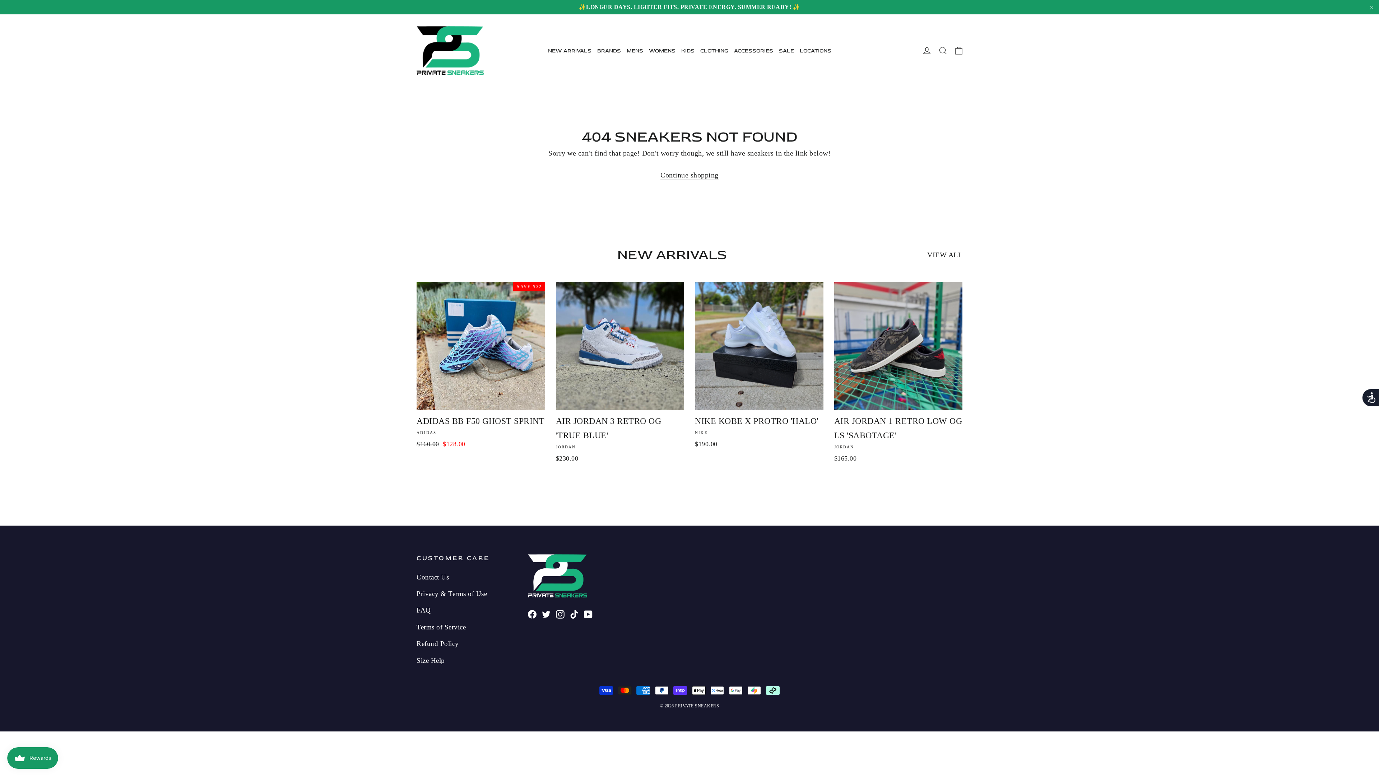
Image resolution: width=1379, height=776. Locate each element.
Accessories (753, 50)
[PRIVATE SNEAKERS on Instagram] (560, 613)
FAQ (424, 610)
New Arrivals (569, 50)
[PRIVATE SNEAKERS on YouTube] (588, 613)
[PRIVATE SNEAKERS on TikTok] (574, 613)
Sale (786, 50)
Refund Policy (438, 643)
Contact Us (433, 577)
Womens (662, 50)
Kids (688, 50)
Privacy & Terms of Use (452, 593)
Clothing (714, 50)
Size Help (431, 660)
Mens (635, 50)
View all (944, 255)
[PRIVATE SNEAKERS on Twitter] (546, 613)
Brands (609, 50)
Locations (815, 50)
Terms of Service (441, 627)
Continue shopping (689, 175)
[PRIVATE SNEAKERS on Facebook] (532, 613)
